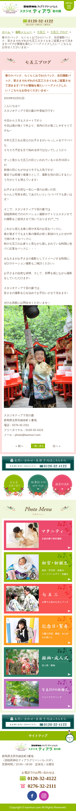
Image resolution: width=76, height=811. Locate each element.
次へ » (56, 446)
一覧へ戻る (38, 446)
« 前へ (19, 446)
